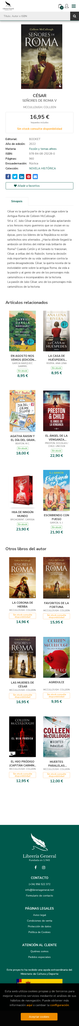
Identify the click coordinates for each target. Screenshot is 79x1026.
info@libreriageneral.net (39, 890)
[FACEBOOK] (35, 867)
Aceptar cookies (39, 1017)
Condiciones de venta (39, 920)
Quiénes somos (39, 951)
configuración (59, 1005)
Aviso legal (39, 915)
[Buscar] (74, 16)
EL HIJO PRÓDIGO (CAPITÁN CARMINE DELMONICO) (22, 763)
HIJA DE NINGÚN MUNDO (22, 514)
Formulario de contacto (39, 895)
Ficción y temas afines (43, 149)
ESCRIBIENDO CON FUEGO (56, 517)
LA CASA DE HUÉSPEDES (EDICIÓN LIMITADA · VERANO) (56, 357)
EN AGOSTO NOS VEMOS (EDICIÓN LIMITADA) (22, 357)
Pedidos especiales (39, 957)
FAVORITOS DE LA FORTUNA (56, 605)
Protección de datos (39, 926)
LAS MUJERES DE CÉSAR (22, 684)
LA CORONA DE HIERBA (22, 604)
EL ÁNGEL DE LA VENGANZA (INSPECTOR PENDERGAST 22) (57, 437)
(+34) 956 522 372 (39, 884)
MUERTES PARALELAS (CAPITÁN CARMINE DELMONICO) (56, 763)
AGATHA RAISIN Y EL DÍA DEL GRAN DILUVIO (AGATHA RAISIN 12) (22, 438)
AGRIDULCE (56, 682)
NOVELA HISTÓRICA (42, 168)
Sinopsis (16, 201)
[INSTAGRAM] (43, 867)
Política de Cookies (39, 932)
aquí (29, 1005)
